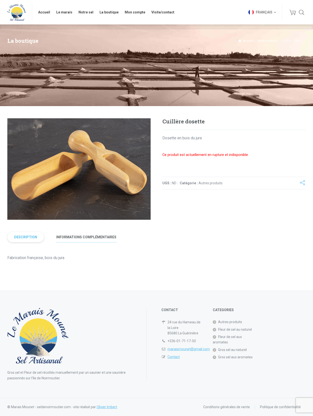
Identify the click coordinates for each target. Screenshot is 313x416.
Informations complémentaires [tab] (86, 237)
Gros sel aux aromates (235, 357)
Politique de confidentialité (280, 407)
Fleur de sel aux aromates (227, 339)
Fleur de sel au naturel (235, 329)
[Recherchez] (301, 12)
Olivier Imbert (107, 407)
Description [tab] (25, 237)
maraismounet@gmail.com (189, 349)
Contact (174, 357)
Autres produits (267, 41)
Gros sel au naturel (232, 350)
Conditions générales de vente (226, 407)
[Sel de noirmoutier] (16, 12)
